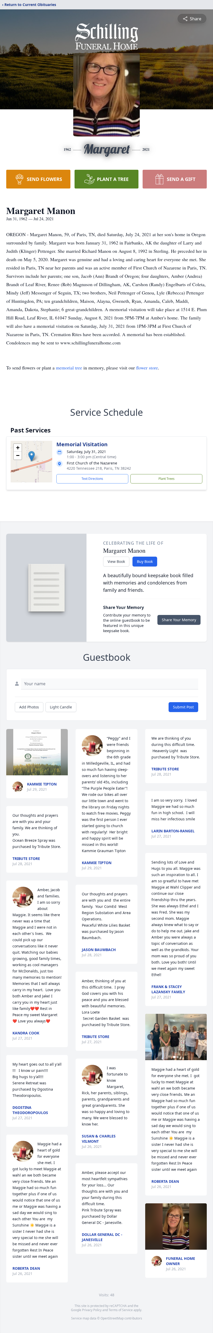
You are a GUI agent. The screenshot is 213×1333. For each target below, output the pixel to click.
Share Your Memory (179, 619)
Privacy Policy (92, 1310)
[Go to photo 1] (174, 1057)
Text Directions (92, 478)
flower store (147, 367)
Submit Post (183, 707)
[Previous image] (150, 1037)
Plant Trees (166, 478)
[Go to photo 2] (177, 1057)
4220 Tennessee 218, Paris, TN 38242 (99, 468)
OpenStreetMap (112, 1318)
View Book (116, 561)
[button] (31, 456)
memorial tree (69, 367)
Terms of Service (121, 1310)
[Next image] (201, 1037)
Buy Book (145, 561)
